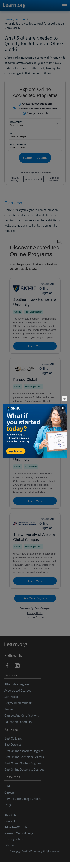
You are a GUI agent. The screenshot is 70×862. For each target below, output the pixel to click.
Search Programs (35, 854)
